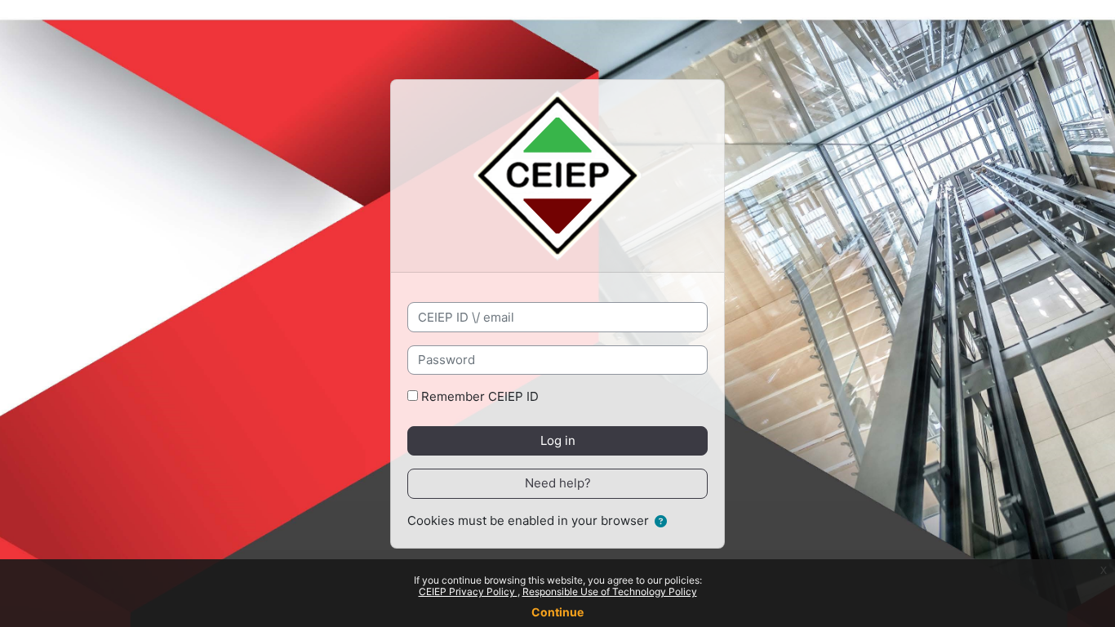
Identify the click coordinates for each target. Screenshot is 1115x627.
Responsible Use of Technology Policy (609, 591)
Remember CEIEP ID (480, 396)
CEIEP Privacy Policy (468, 591)
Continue (557, 612)
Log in (557, 440)
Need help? (558, 483)
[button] (660, 522)
